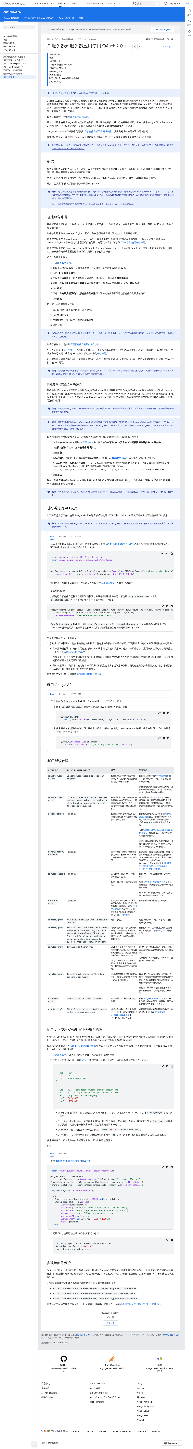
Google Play (142, 1415)
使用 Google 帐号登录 (98, 1393)
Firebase (141, 1397)
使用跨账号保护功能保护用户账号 (139, 1304)
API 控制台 (68, 350)
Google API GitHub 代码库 (83, 1045)
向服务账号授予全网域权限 (98, 131)
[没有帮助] (172, 39)
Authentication (41, 3)
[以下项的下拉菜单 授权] (65, 3)
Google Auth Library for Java (120, 543)
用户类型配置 (160, 1012)
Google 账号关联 (66, 18)
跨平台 (74, 3)
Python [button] (62, 536)
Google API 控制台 (152, 998)
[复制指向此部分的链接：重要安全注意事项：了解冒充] (79, 638)
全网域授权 (162, 776)
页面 (64, 263)
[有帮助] (168, 39)
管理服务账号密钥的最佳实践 (85, 344)
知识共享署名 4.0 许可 (85, 1335)
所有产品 (156, 1431)
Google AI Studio (144, 1402)
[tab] (52, 536)
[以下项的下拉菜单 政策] (115, 3)
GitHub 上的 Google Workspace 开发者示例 (119, 523)
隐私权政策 (53, 1443)
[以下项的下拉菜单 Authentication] (52, 3)
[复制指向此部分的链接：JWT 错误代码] (71, 761)
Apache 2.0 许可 (128, 1335)
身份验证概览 (103, 93)
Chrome (141, 1393)
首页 (49, 39)
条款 (43, 1443)
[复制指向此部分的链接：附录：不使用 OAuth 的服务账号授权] (105, 1029)
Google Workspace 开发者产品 (154, 523)
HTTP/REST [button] (76, 536)
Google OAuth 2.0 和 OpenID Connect (105, 1397)
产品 (56, 39)
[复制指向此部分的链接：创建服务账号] (70, 217)
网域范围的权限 (74, 652)
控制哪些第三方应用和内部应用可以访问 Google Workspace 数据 (155, 866)
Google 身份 (94, 1388)
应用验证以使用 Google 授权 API (38, 18)
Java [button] (52, 536)
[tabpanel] (110, 585)
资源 (81, 18)
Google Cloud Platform (122, 1431)
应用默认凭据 (108, 582)
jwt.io (84, 1060)
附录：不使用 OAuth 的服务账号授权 (68, 148)
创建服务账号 (59, 1055)
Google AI (142, 1431)
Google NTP (162, 930)
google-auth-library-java (67, 1160)
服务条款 (45, 1388)
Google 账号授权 (11, 18)
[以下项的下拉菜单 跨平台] (80, 3)
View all (140, 1420)
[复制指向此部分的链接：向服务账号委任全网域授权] (84, 384)
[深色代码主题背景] (167, 553)
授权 (60, 3)
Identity (19, 3)
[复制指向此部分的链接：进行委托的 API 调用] (80, 508)
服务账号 (101, 353)
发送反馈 (167, 46)
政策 (110, 3)
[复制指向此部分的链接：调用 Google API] (75, 685)
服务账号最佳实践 (79, 116)
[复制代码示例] (171, 553)
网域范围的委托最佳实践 (88, 674)
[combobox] (146, 3)
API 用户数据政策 (49, 1393)
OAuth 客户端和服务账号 (155, 882)
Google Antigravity (145, 1406)
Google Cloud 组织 (121, 1015)
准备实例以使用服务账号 (132, 242)
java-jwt (86, 1160)
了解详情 (125, 915)
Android (140, 1388)
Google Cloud (143, 1411)
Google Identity (68, 39)
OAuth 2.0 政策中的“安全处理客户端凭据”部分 (82, 374)
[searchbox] (19, 27)
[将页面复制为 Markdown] (135, 46)
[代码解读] (162, 553)
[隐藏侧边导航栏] (34, 1444)
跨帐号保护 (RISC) (95, 3)
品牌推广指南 (47, 1397)
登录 (188, 3)
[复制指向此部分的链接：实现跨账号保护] (73, 1263)
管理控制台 (88, 442)
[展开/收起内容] (59, 54)
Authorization (12, 12)
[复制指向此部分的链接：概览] (56, 162)
